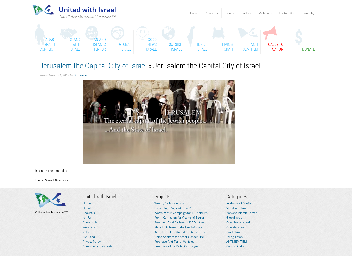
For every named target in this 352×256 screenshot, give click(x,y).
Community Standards (97, 246)
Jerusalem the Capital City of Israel (93, 65)
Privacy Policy (92, 241)
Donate (230, 13)
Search (306, 13)
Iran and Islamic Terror (241, 213)
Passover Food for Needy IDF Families (179, 222)
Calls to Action (235, 246)
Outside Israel (235, 227)
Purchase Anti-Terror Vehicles (174, 241)
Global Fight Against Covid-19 (173, 208)
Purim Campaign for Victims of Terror (179, 218)
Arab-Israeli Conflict (239, 203)
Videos (247, 13)
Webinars (265, 13)
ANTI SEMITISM (236, 241)
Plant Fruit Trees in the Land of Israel (178, 227)
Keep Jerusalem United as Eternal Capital (181, 232)
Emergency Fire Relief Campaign (176, 246)
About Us (212, 13)
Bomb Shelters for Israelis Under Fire (179, 237)
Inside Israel (234, 232)
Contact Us (286, 13)
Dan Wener (81, 75)
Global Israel (234, 218)
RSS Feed (89, 237)
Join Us (87, 218)
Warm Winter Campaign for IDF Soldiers (181, 213)
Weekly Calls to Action (169, 203)
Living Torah (234, 237)
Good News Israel (238, 222)
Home (194, 13)
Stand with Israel (237, 208)
